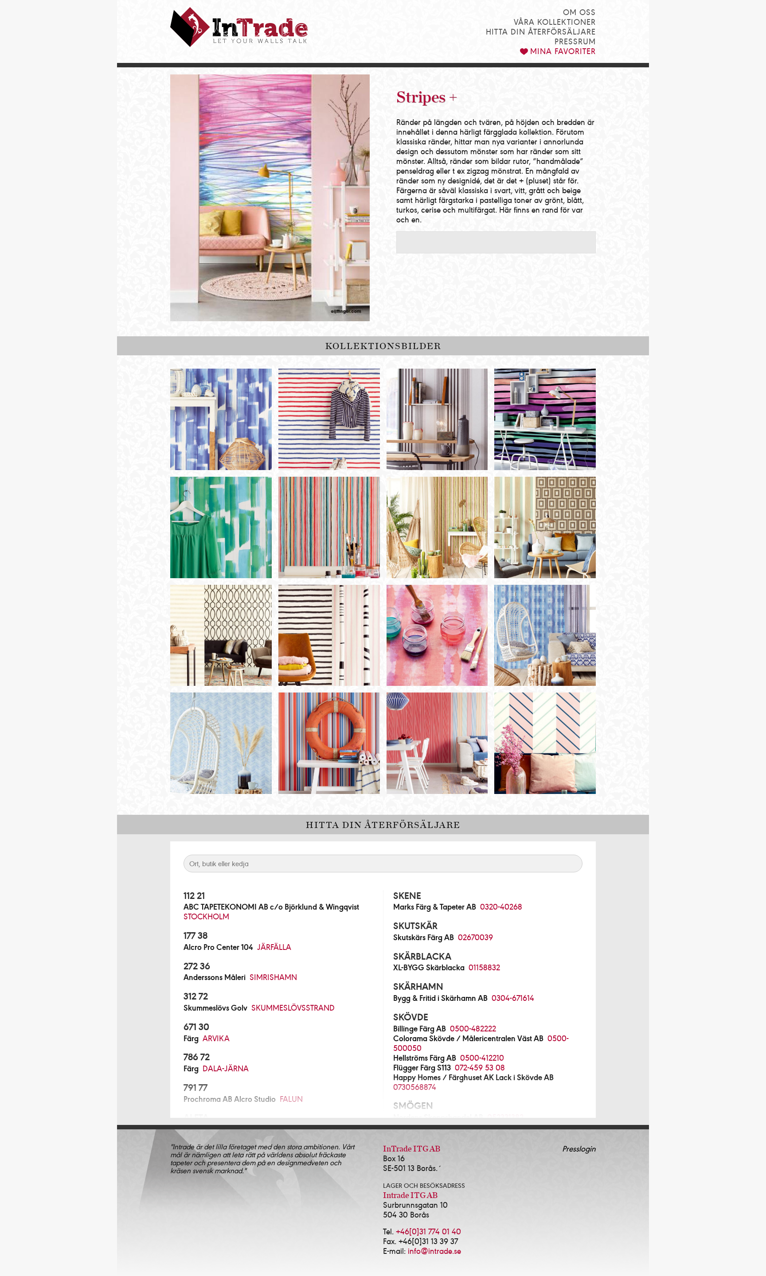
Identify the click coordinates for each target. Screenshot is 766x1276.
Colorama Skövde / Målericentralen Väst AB (468, 1038)
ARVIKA (216, 1037)
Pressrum (575, 41)
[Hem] (239, 27)
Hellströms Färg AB (424, 1057)
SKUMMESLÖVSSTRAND (293, 1007)
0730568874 (414, 1086)
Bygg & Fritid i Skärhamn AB (440, 998)
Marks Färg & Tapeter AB (434, 906)
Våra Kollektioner (555, 21)
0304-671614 (513, 997)
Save (199, 383)
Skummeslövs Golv (215, 1007)
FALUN (291, 1098)
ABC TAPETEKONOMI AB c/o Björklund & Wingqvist (271, 906)
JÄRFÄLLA (274, 946)
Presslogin (579, 1148)
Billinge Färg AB (419, 1028)
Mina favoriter (563, 50)
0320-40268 (501, 906)
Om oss (579, 11)
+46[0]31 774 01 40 (428, 1231)
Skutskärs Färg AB (423, 937)
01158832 (484, 967)
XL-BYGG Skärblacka (429, 967)
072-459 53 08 (480, 1067)
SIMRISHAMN (273, 976)
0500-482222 (473, 1028)
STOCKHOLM (206, 916)
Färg (191, 1038)
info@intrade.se (434, 1250)
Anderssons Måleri (215, 977)
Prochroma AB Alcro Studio (230, 1099)
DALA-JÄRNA (226, 1068)
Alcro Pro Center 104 (218, 947)
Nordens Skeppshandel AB (438, 1117)
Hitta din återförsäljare (541, 31)
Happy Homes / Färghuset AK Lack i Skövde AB (473, 1077)
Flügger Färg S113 (422, 1067)
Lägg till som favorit (256, 383)
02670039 (475, 936)
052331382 (505, 1116)
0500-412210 (482, 1057)
